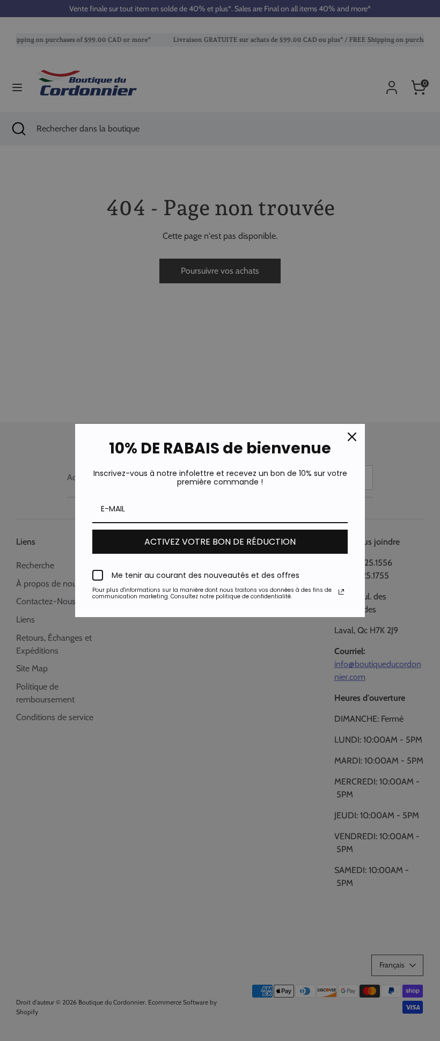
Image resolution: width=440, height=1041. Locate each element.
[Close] (352, 437)
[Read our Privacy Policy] (341, 591)
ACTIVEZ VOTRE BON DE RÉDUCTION (220, 542)
